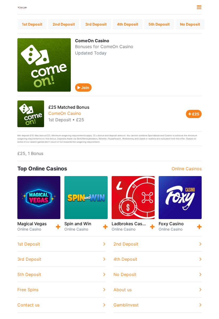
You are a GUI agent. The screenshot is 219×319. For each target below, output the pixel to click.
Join (84, 87)
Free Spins (27, 289)
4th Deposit (127, 24)
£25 (195, 114)
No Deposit (190, 24)
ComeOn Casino (64, 113)
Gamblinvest (126, 305)
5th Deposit (159, 24)
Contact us (28, 305)
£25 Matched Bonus (68, 107)
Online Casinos (187, 168)
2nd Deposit (64, 24)
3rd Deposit (96, 24)
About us (123, 289)
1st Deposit (32, 24)
